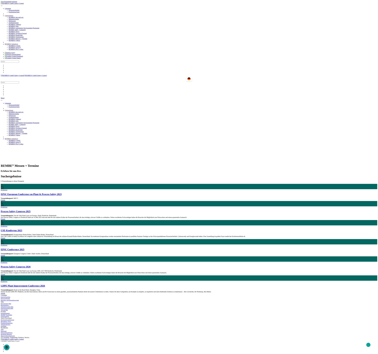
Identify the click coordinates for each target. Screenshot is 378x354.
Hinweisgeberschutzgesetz (8, 336)
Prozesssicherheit (14, 10)
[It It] (10, 53)
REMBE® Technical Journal (18, 33)
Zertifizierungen (14, 23)
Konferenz (4, 190)
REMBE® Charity (14, 46)
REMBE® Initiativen (11, 44)
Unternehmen (9, 15)
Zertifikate (3, 326)
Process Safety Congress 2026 (16, 266)
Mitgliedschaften (14, 19)
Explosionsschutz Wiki (7, 308)
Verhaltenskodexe (5, 324)
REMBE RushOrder (6, 315)
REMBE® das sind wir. (16, 17)
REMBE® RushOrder (16, 35)
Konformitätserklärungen (7, 320)
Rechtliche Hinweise (6, 334)
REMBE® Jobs (14, 26)
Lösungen (8, 8)
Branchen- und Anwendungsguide (10, 300)
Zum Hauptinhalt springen (9, 1)
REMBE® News (14, 31)
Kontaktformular (5, 313)
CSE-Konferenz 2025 (11, 230)
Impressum (3, 331)
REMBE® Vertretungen (16, 37)
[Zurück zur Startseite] (12, 3)
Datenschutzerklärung (7, 332)
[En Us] (13, 58)
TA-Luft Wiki (4, 310)
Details (3, 200)
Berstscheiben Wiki (6, 303)
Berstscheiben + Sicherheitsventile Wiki (7, 306)
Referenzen (12, 21)
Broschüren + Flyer (6, 321)
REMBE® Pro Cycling (16, 49)
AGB (2, 329)
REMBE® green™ (15, 47)
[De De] (13, 54)
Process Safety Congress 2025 (16, 211)
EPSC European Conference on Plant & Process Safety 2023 (31, 194)
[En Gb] (14, 56)
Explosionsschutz (14, 12)
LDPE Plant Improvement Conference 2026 (23, 285)
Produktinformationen (7, 323)
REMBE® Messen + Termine (18, 39)
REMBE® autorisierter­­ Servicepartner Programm (24, 28)
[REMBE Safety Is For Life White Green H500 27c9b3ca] (12, 339)
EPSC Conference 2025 (12, 249)
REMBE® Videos (14, 40)
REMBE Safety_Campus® (17, 30)
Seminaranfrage (5, 316)
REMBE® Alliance (15, 24)
